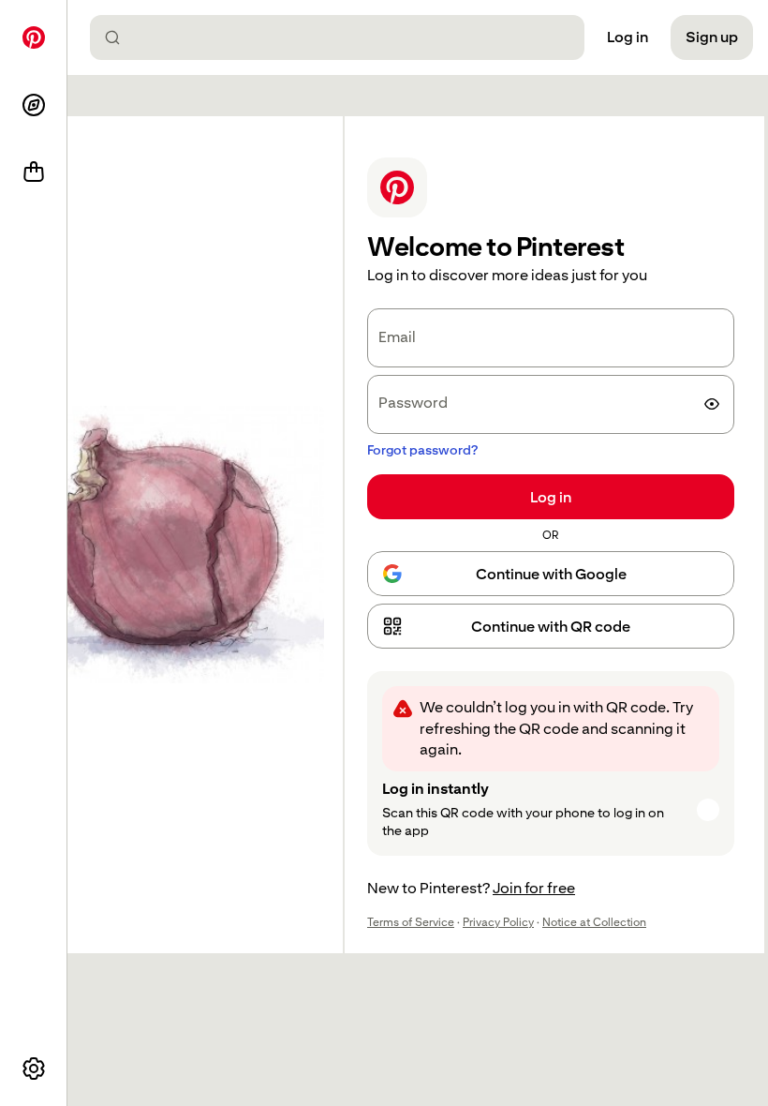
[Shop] (33, 172)
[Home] (33, 37)
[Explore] (33, 104)
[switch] (712, 404)
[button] (550, 626)
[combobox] (344, 37)
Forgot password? (422, 449)
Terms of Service (410, 922)
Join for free (534, 888)
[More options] (33, 1068)
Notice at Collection (594, 922)
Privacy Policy (498, 922)
